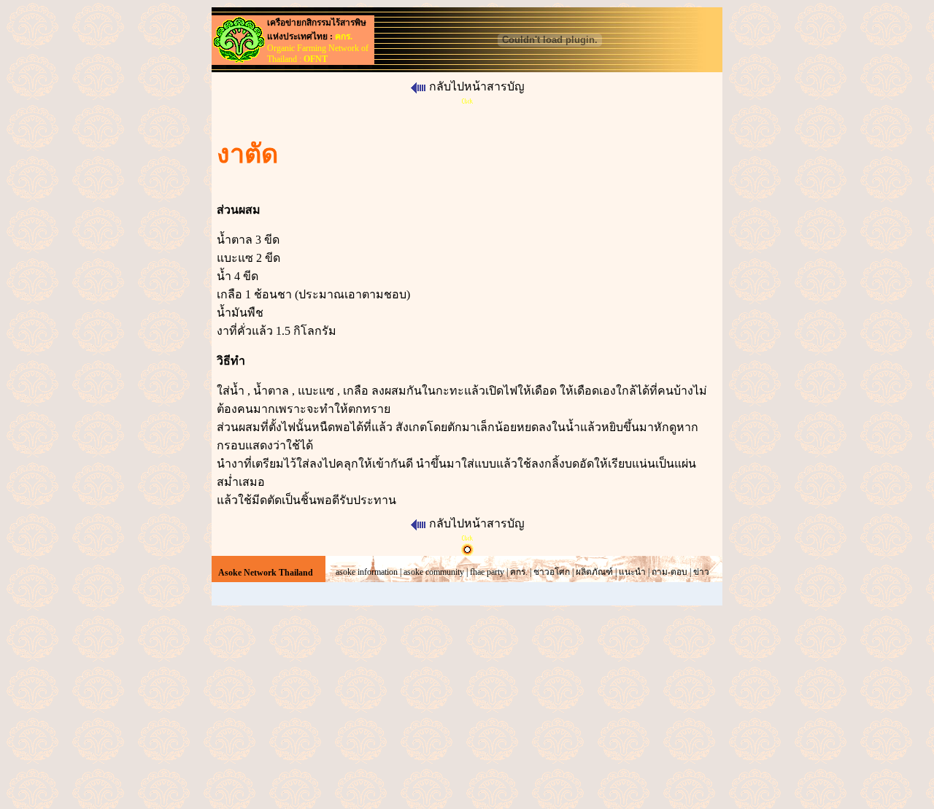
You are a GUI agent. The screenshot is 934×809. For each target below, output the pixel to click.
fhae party (487, 572)
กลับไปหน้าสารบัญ (477, 86)
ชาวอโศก (551, 572)
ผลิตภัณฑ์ (594, 572)
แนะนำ (632, 572)
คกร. (519, 572)
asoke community (434, 572)
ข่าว (701, 572)
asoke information (367, 572)
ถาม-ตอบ (669, 572)
